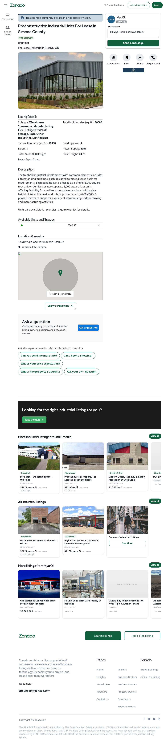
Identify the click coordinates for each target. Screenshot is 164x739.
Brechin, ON (52, 47)
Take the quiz (32, 419)
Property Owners (127, 691)
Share (140, 63)
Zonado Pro (103, 684)
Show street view (58, 306)
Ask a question (88, 327)
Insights (101, 676)
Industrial (36, 47)
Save (126, 63)
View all (155, 435)
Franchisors (124, 699)
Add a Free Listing (138, 5)
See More (127, 543)
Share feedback (115, 5)
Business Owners (127, 684)
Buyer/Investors (126, 706)
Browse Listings (149, 669)
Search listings (103, 635)
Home (100, 669)
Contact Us (103, 699)
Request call (153, 63)
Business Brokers (127, 676)
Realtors (122, 669)
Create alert (113, 63)
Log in (157, 5)
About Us (102, 691)
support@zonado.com (36, 690)
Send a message (133, 43)
